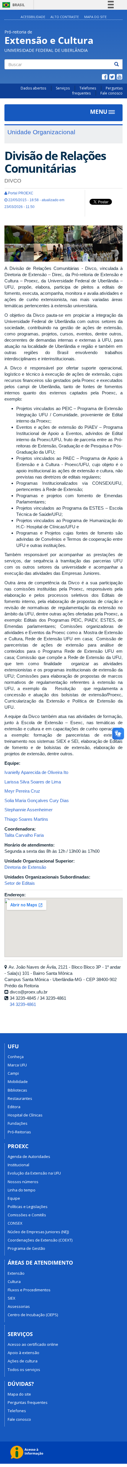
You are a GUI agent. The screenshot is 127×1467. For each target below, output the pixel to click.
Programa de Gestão (26, 1248)
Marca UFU (17, 1065)
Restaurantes (20, 1098)
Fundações (17, 1123)
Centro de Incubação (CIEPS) (33, 1314)
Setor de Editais (19, 883)
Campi (13, 1073)
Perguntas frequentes (28, 1402)
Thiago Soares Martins (26, 819)
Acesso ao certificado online (33, 1344)
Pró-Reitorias (19, 1132)
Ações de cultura (23, 1361)
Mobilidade (18, 1081)
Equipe (14, 1198)
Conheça (16, 1056)
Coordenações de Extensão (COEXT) (40, 1240)
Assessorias (19, 1306)
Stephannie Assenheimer (28, 809)
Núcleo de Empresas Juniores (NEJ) (38, 1231)
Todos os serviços (24, 1369)
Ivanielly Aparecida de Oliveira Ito (36, 772)
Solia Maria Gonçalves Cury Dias (36, 800)
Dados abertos (33, 88)
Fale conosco (111, 93)
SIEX (11, 1298)
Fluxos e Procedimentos (29, 1289)
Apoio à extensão (23, 1352)
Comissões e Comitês (27, 1215)
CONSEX (15, 1223)
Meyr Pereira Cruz (22, 791)
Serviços (63, 88)
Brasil (12, 4)
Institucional (18, 1164)
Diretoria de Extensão (25, 867)
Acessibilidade (33, 17)
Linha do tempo (21, 1190)
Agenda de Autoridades (29, 1156)
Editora (14, 1106)
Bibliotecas (17, 1090)
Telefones (87, 88)
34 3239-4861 (23, 1004)
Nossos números (23, 1181)
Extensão (16, 1273)
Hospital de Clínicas (25, 1115)
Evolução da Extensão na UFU (34, 1173)
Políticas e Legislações (28, 1206)
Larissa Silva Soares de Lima (32, 781)
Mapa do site (95, 17)
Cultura (14, 1281)
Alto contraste (65, 17)
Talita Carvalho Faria (24, 835)
